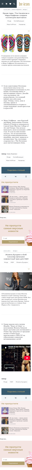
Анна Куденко (17, 9)
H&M (12, 262)
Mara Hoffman (11, 24)
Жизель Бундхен (22, 262)
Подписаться (13, 242)
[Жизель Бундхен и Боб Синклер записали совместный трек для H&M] (29, 269)
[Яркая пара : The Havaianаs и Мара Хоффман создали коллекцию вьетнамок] (29, 31)
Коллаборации (19, 21)
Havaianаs (22, 24)
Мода (25, 9)
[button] (2, 4)
